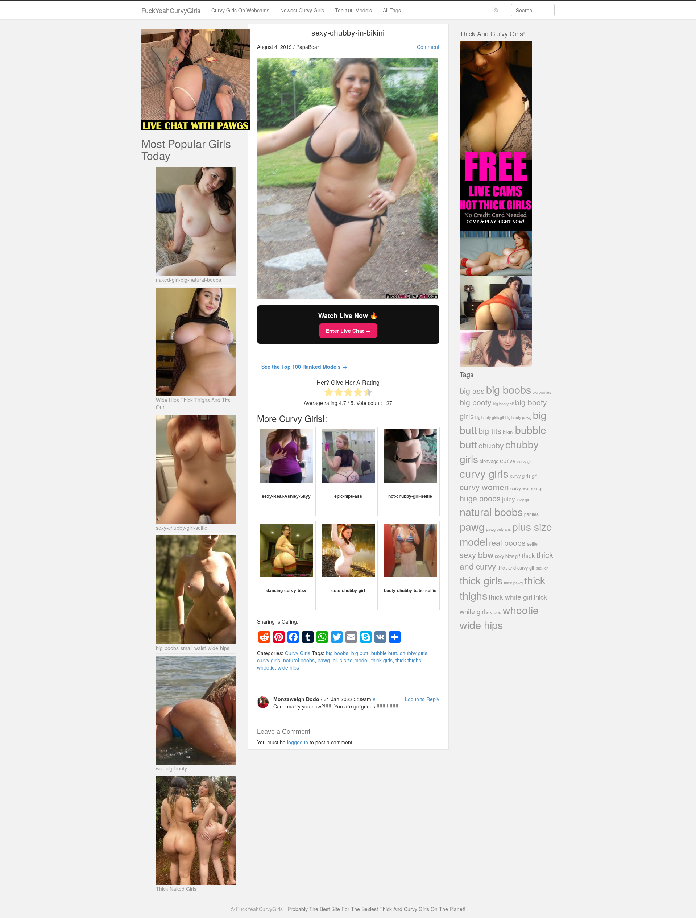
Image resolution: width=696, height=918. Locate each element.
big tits (489, 430)
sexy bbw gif (507, 556)
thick (528, 555)
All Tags (392, 10)
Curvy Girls (297, 653)
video (495, 612)
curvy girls (268, 660)
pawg (324, 660)
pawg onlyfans (498, 529)
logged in (297, 742)
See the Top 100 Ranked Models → (304, 366)
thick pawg (513, 583)
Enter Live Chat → (348, 330)
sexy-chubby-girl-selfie (181, 527)
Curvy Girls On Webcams (240, 10)
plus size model (350, 660)
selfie (532, 544)
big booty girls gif (489, 417)
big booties (542, 392)
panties (531, 514)
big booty (476, 402)
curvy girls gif (523, 475)
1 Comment (426, 46)
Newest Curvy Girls (302, 10)
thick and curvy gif (515, 567)
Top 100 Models (353, 10)
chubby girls (413, 653)
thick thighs (408, 660)
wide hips (288, 667)
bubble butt (384, 653)
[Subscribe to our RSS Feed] (496, 10)
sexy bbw (476, 554)
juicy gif (523, 500)
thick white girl (510, 597)
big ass (472, 390)
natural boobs (299, 660)
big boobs (337, 653)
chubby (491, 445)
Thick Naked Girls (176, 888)
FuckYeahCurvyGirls (170, 10)
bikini (508, 432)
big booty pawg (518, 417)
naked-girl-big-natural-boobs (188, 279)
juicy (508, 498)
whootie (266, 667)
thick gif (542, 568)
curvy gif (524, 461)
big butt (359, 653)
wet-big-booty (171, 768)
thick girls (382, 660)
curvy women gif (527, 488)
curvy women (484, 487)
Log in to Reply (422, 699)
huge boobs (480, 498)
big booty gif (503, 403)
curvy (508, 460)
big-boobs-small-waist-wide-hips (192, 648)
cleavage (489, 461)
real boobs (507, 542)
